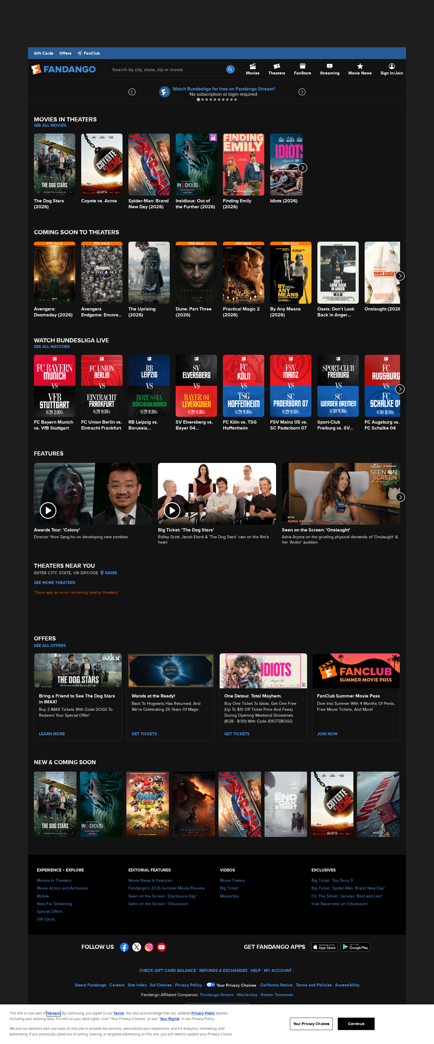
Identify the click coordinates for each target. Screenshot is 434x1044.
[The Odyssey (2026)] (194, 804)
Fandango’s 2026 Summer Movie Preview (166, 888)
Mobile (43, 896)
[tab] (198, 99)
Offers (65, 53)
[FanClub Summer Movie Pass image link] (356, 670)
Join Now (327, 734)
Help (256, 970)
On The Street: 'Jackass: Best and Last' (346, 896)
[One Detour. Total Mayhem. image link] (263, 670)
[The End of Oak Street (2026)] (286, 804)
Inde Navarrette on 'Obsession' (339, 904)
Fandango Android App (355, 946)
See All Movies (50, 125)
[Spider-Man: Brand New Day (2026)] (240, 804)
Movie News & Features (150, 880)
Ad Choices (161, 985)
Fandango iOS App (324, 946)
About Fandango (90, 985)
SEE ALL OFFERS (50, 645)
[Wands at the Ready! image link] (170, 670)
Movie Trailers (232, 880)
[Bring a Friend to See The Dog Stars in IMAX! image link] (78, 670)
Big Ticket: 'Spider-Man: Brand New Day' (348, 888)
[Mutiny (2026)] (378, 804)
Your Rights (169, 1019)
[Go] (230, 69)
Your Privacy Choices (236, 985)
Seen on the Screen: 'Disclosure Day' (162, 896)
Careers (117, 985)
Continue (356, 1024)
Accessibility (347, 985)
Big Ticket (229, 888)
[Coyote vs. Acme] (332, 804)
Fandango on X (136, 947)
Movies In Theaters (54, 880)
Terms (118, 1013)
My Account (278, 970)
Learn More (52, 734)
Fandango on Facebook (124, 947)
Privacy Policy (188, 985)
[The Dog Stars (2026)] (55, 804)
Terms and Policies (314, 985)
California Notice (276, 985)
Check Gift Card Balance (167, 970)
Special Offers (50, 911)
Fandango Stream (217, 995)
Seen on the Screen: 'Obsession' (158, 904)
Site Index (137, 985)
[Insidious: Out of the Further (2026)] (101, 804)
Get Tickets (144, 734)
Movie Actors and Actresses (62, 888)
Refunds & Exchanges (223, 970)
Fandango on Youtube (161, 947)
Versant (53, 1013)
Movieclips (229, 896)
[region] (217, 1024)
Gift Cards (43, 53)
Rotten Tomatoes (277, 995)
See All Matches (52, 346)
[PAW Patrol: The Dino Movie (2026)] (147, 804)
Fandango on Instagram (149, 947)
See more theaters (54, 583)
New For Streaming (54, 904)
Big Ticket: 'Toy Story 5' (332, 880)
